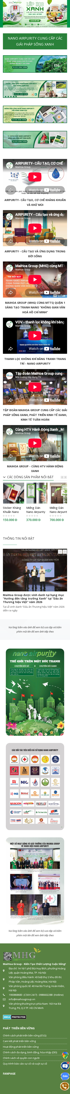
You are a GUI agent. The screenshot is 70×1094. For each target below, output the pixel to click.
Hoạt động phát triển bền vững (20, 1046)
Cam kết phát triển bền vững (19, 1041)
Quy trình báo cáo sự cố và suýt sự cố (25, 1063)
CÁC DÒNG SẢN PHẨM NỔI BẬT (30, 477)
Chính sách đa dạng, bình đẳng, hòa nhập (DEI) (30, 1052)
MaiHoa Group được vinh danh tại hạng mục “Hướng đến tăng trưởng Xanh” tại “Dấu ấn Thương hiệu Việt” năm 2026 (33, 598)
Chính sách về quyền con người (21, 1058)
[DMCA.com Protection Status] (14, 1017)
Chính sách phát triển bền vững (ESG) (24, 1035)
